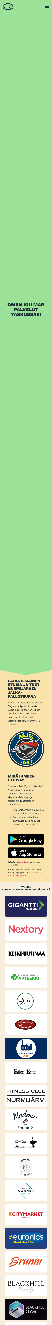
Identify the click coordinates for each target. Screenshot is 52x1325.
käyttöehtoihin (23, 862)
